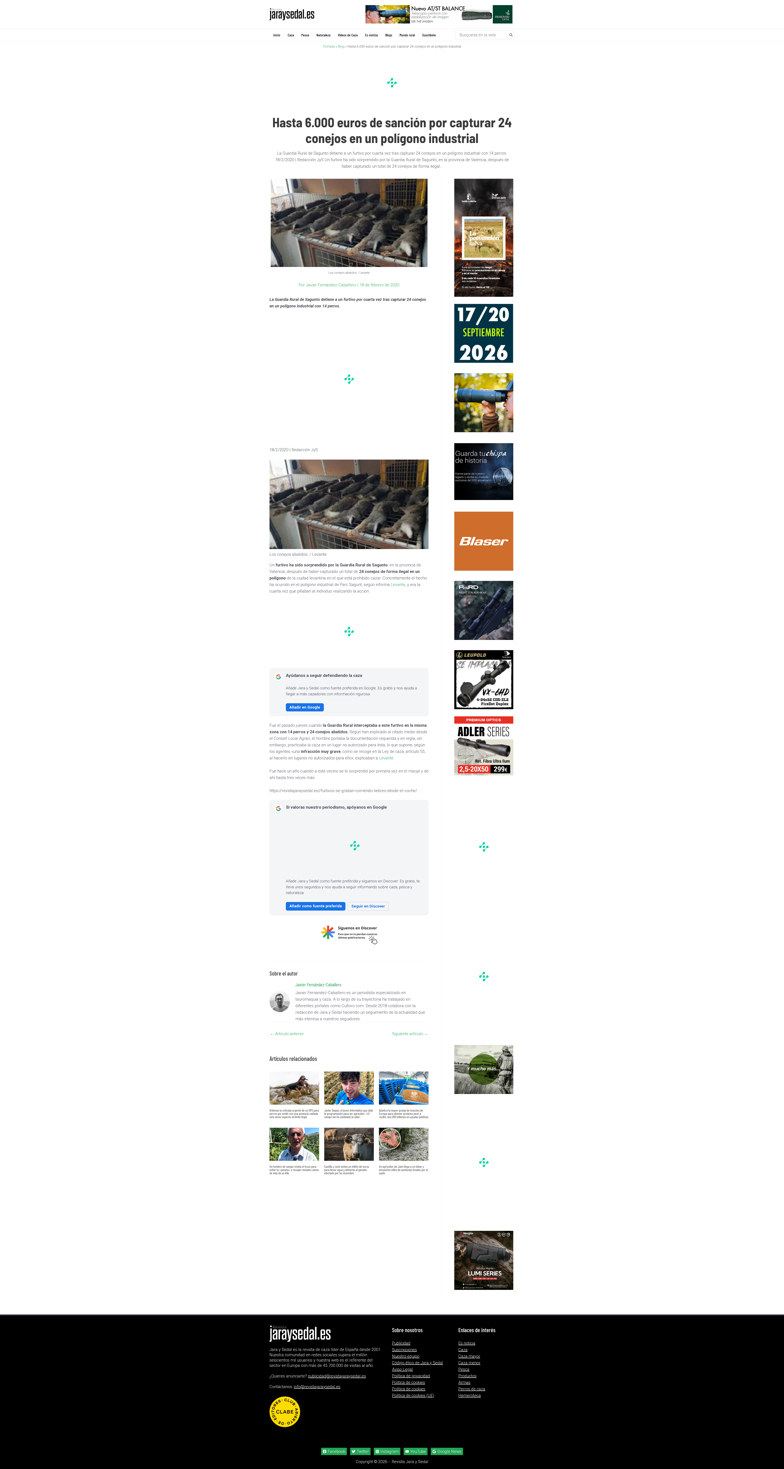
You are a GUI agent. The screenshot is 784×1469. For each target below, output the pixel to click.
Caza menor (469, 1362)
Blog (341, 46)
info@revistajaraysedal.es (317, 1386)
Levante (398, 584)
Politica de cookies (408, 1382)
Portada (329, 46)
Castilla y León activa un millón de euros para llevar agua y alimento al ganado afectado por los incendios (346, 1169)
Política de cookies (408, 1388)
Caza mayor (469, 1356)
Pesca (463, 1369)
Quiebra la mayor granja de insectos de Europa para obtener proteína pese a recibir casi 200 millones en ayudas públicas (403, 1113)
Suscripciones (404, 1349)
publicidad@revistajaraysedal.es (337, 1376)
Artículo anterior (287, 1033)
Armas (464, 1382)
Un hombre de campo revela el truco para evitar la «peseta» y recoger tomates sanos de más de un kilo (294, 1169)
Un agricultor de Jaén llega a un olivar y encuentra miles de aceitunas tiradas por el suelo (403, 1169)
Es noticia (466, 1343)
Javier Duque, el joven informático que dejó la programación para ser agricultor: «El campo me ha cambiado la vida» (348, 1113)
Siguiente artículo (410, 1033)
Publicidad (401, 1343)
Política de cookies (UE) (413, 1395)
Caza (463, 1349)
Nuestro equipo (405, 1356)
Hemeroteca (469, 1395)
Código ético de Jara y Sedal (417, 1362)
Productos (467, 1375)
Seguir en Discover (368, 906)
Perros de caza (471, 1388)
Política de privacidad (411, 1375)
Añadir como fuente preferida (316, 906)
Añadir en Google (305, 707)
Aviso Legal (402, 1369)
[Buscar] (511, 35)
